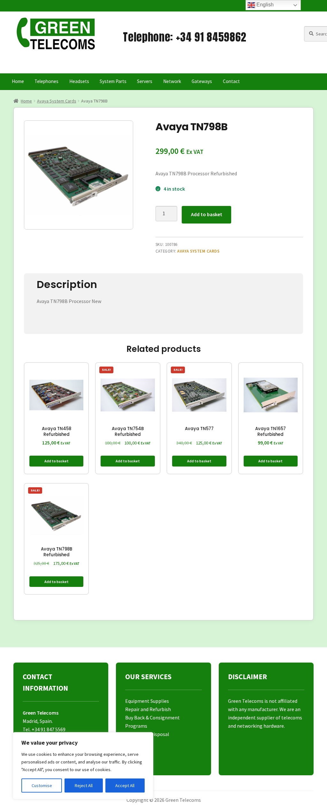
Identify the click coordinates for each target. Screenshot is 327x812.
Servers (144, 81)
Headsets (79, 81)
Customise (42, 785)
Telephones (46, 81)
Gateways (202, 81)
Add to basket (206, 214)
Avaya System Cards (56, 101)
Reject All (84, 785)
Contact (231, 81)
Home (18, 81)
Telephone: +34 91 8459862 (185, 37)
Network (172, 81)
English (264, 4)
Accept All (124, 785)
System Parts (113, 81)
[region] (83, 765)
